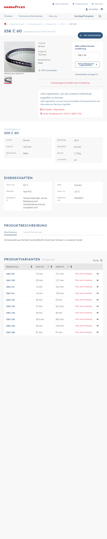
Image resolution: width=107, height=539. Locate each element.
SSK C (63, 24)
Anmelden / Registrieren (53, 109)
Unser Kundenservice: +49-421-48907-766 (61, 113)
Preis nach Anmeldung (83, 273)
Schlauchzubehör (35, 24)
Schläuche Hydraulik (16, 24)
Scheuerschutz (51, 24)
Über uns (53, 16)
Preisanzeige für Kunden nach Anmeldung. (70, 82)
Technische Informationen (31, 16)
